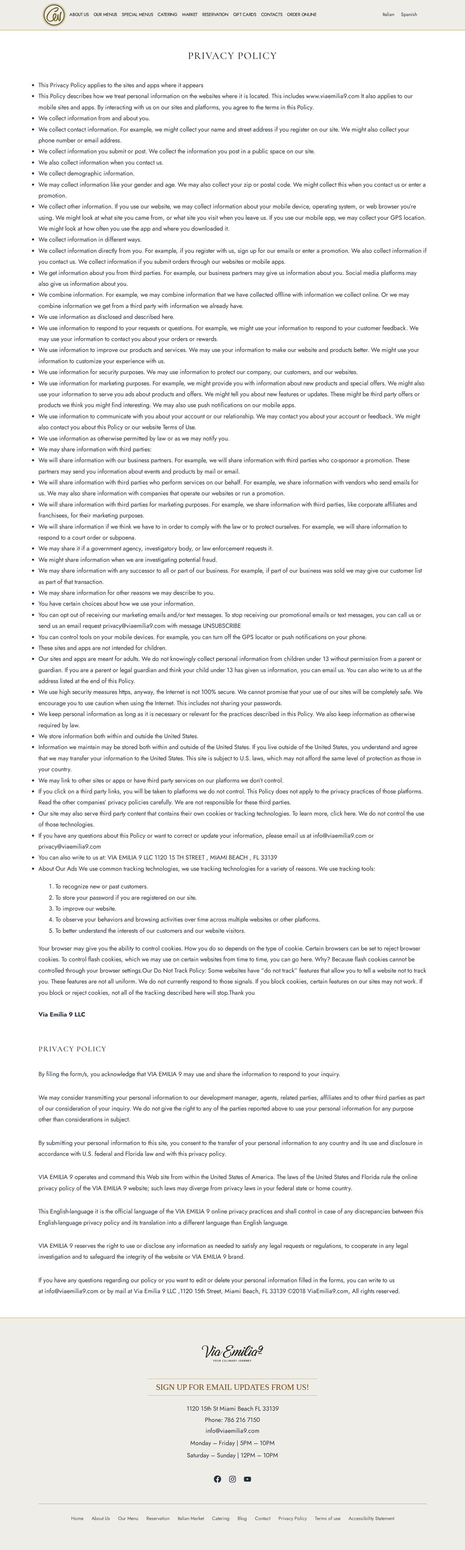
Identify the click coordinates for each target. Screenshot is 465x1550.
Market (189, 14)
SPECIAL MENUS (137, 14)
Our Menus (105, 14)
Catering (167, 14)
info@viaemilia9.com (232, 1430)
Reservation (215, 14)
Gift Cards (244, 14)
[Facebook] (217, 1479)
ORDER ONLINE (301, 14)
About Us (79, 14)
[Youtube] (247, 1479)
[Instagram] (232, 1479)
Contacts (272, 14)
